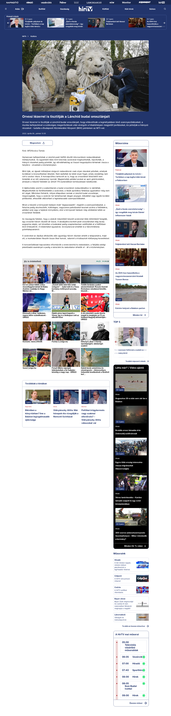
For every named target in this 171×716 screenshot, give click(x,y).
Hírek (55, 406)
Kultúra (34, 36)
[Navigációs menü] (6, 9)
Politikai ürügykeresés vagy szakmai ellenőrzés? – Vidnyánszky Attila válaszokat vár (92, 416)
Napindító (28, 406)
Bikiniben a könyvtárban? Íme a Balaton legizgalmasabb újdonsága (37, 415)
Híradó (117, 560)
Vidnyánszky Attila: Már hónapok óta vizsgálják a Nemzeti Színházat (65, 413)
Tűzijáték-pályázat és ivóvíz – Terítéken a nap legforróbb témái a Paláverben (34, 25)
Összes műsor (136, 703)
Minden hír (138, 315)
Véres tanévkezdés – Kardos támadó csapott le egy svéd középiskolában (128, 500)
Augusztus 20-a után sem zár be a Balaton (131, 400)
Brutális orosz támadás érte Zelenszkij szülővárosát (128, 432)
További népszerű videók (136, 361)
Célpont (118, 576)
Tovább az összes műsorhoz (133, 626)
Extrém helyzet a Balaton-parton (130, 308)
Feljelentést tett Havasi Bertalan (115, 22)
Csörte (117, 587)
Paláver (118, 170)
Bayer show (119, 599)
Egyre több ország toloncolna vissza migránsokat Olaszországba (128, 465)
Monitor (84, 406)
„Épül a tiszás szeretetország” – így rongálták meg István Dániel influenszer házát (74, 26)
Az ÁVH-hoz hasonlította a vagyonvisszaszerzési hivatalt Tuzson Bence (156, 25)
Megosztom (35, 143)
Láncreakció (120, 614)
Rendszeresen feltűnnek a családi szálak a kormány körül (130, 351)
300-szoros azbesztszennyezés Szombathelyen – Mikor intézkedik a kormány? (131, 536)
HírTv (24, 36)
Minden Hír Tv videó (133, 546)
